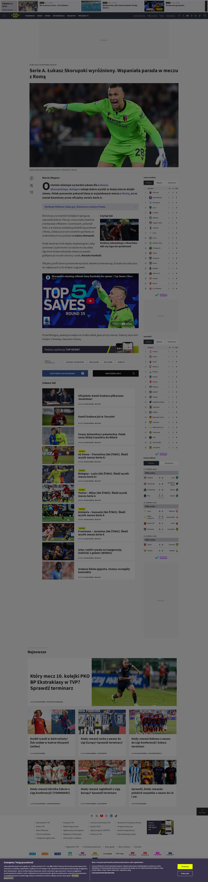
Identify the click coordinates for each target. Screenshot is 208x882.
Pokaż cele (185, 873)
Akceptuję (185, 867)
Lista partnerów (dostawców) (103, 873)
